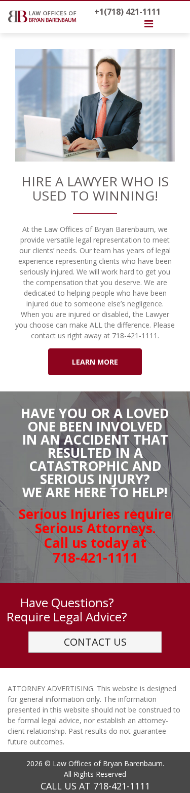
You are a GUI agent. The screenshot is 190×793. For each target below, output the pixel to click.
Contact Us (95, 642)
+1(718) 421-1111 (127, 11)
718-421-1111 (121, 786)
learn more (95, 362)
